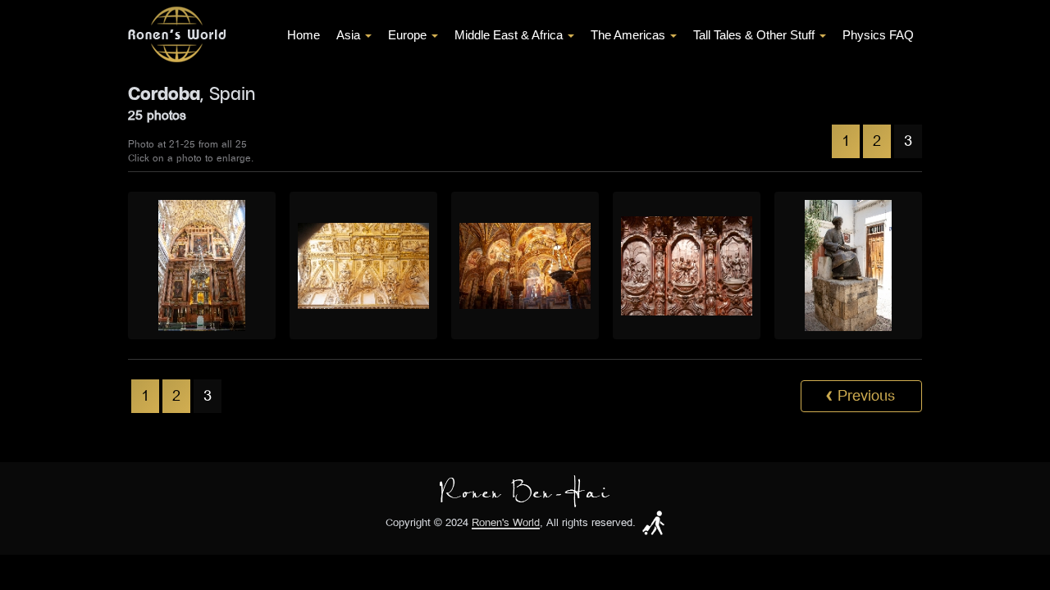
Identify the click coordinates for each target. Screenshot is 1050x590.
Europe (407, 35)
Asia (348, 35)
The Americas (628, 35)
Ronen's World (506, 523)
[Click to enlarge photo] (202, 265)
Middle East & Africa (508, 35)
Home (303, 35)
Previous (860, 395)
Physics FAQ (878, 35)
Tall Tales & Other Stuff (754, 35)
